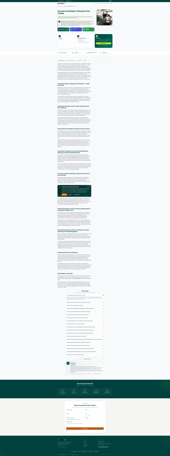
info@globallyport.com (79, 278)
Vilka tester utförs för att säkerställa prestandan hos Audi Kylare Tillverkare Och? (80, 348)
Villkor (109, 454)
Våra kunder (85, 443)
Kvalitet (111, 454)
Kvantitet (86, 417)
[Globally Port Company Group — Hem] (69, 440)
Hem (93, 3)
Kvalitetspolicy (86, 445)
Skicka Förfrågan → (85, 428)
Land (86, 413)
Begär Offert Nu (103, 43)
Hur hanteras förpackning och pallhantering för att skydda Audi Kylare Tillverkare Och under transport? (84, 339)
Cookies (106, 454)
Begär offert (64, 194)
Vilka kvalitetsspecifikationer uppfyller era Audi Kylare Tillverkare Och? (78, 342)
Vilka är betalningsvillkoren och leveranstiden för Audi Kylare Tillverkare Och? (80, 320)
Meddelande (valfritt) (69, 421)
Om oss (96, 3)
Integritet (103, 454)
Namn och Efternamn (69, 409)
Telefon (67, 413)
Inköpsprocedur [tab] (78, 60)
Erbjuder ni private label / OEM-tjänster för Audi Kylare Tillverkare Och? (79, 311)
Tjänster (99, 3)
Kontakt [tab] (84, 60)
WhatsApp (70, 194)
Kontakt (111, 3)
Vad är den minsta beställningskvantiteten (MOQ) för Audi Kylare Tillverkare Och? (80, 308)
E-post (86, 409)
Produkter (61, 6)
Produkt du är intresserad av (70, 417)
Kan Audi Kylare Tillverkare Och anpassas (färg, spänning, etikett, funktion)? (80, 333)
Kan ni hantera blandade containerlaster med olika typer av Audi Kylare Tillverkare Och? (81, 351)
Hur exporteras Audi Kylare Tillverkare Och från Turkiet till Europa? (78, 314)
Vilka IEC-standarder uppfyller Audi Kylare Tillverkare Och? (76, 336)
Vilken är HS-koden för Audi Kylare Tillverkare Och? (75, 354)
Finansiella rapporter (105, 3)
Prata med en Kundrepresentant (104, 45)
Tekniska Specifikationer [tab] (71, 60)
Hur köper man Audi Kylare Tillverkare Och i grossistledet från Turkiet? (78, 302)
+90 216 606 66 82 (77, 194)
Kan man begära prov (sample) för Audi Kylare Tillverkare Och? (77, 317)
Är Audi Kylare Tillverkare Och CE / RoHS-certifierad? (75, 323)
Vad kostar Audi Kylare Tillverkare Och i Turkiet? (75, 305)
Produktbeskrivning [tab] (61, 60)
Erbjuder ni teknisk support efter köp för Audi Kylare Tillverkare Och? (78, 345)
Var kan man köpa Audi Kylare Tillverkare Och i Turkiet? (76, 295)
